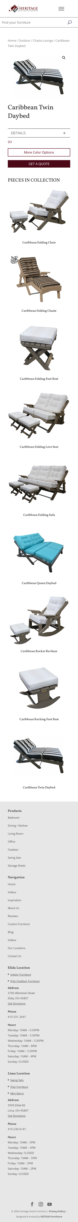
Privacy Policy (57, 1211)
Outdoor (24, 41)
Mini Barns (17, 1093)
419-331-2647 (17, 1017)
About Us (13, 908)
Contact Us (14, 956)
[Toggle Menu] (61, 8)
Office (11, 841)
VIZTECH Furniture (51, 1216)
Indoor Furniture (20, 974)
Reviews (13, 916)
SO (10, 142)
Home (12, 41)
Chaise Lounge (43, 41)
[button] (64, 57)
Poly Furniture (19, 1087)
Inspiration (14, 900)
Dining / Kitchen (18, 825)
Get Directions (17, 1003)
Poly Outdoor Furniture (25, 981)
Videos (12, 892)
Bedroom (14, 817)
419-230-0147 (17, 1129)
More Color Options (39, 152)
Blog (10, 932)
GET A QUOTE (39, 164)
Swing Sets (14, 857)
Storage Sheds (16, 865)
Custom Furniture (19, 924)
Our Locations (16, 948)
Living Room (15, 833)
